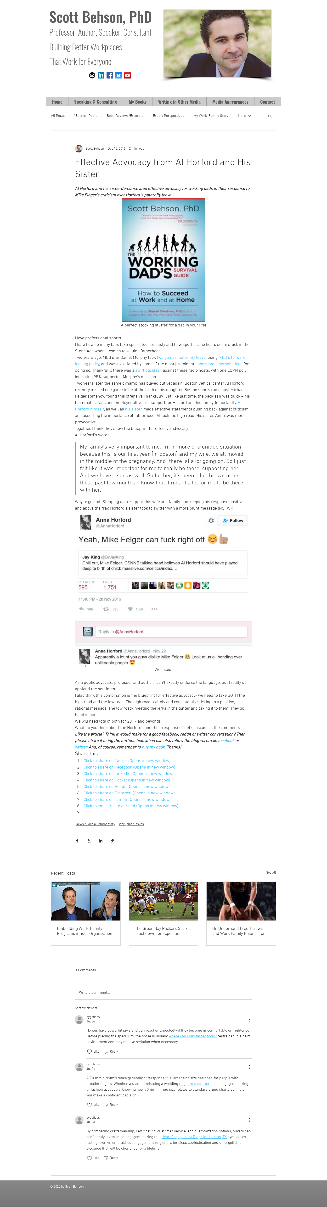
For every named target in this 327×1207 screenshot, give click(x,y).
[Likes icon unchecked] (89, 1052)
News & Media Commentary (95, 824)
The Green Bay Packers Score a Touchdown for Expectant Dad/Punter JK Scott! (163, 931)
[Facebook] (110, 75)
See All (271, 873)
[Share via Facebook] (77, 840)
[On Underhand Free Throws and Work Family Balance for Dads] (241, 901)
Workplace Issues (131, 824)
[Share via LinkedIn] (100, 840)
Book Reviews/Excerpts (125, 116)
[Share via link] (112, 840)
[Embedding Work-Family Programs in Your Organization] (85, 901)
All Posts (58, 116)
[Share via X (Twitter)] (89, 840)
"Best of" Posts (85, 116)
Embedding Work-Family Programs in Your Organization (84, 931)
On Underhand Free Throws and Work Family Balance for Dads (238, 931)
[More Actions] (249, 1019)
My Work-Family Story (211, 116)
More (242, 116)
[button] (137, 101)
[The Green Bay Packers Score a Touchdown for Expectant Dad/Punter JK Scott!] (163, 901)
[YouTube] (127, 75)
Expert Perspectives (168, 116)
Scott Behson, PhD (100, 16)
